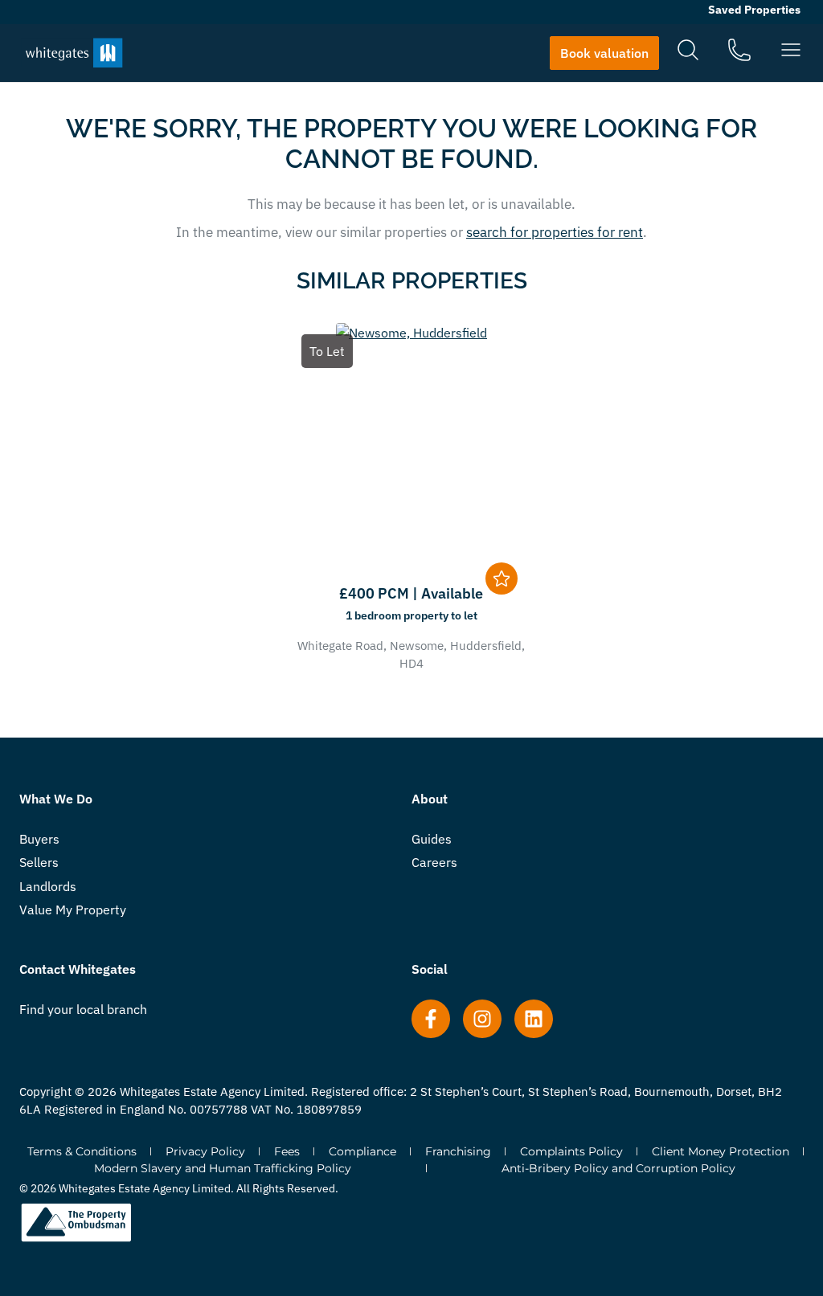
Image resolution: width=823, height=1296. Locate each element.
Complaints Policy (571, 1151)
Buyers (39, 839)
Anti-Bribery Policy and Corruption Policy (618, 1168)
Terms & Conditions (82, 1151)
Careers (434, 862)
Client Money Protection (720, 1151)
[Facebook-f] (431, 1019)
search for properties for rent (554, 232)
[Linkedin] (533, 1019)
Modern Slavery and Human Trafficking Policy (222, 1168)
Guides (432, 839)
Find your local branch (83, 1009)
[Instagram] (482, 1019)
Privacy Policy (205, 1151)
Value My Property (72, 909)
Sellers (39, 862)
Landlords (47, 886)
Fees (287, 1151)
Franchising (458, 1151)
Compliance (362, 1151)
